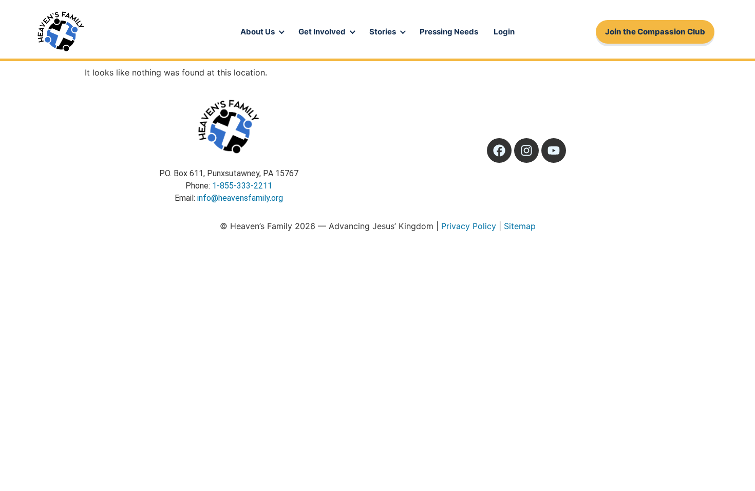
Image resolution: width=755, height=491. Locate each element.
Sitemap (520, 226)
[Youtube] (553, 150)
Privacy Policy (468, 226)
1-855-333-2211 (242, 186)
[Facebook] (499, 150)
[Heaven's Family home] (61, 32)
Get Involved (322, 31)
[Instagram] (526, 150)
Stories (382, 31)
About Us (257, 31)
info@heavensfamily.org (240, 198)
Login (504, 31)
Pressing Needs (449, 31)
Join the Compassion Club (655, 31)
